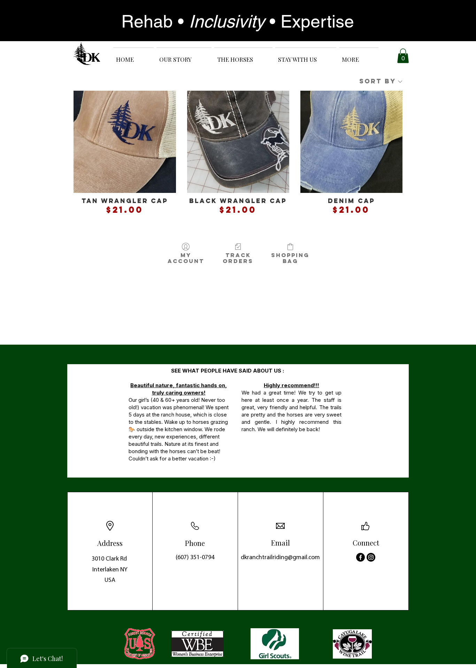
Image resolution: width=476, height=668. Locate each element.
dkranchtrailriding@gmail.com (280, 558)
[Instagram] (371, 557)
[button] (403, 55)
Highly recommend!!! (291, 385)
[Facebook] (360, 557)
